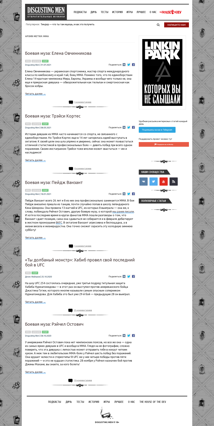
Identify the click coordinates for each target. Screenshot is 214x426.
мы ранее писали (123, 211)
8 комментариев (82, 168)
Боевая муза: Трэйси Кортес (52, 116)
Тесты (104, 12)
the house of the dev (170, 12)
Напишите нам (177, 25)
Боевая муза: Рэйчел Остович (54, 324)
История (117, 12)
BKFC (59, 222)
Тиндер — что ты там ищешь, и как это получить (67, 24)
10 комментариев (83, 380)
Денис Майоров (32, 277)
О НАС (153, 12)
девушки (36, 61)
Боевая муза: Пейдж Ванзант (54, 182)
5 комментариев (82, 102)
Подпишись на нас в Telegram (157, 130)
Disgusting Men (32, 65)
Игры (130, 12)
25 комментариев (83, 310)
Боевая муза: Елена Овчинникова (58, 53)
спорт (45, 61)
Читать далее (35, 93)
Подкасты (80, 12)
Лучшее (141, 12)
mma (28, 61)
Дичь (93, 12)
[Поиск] (158, 24)
